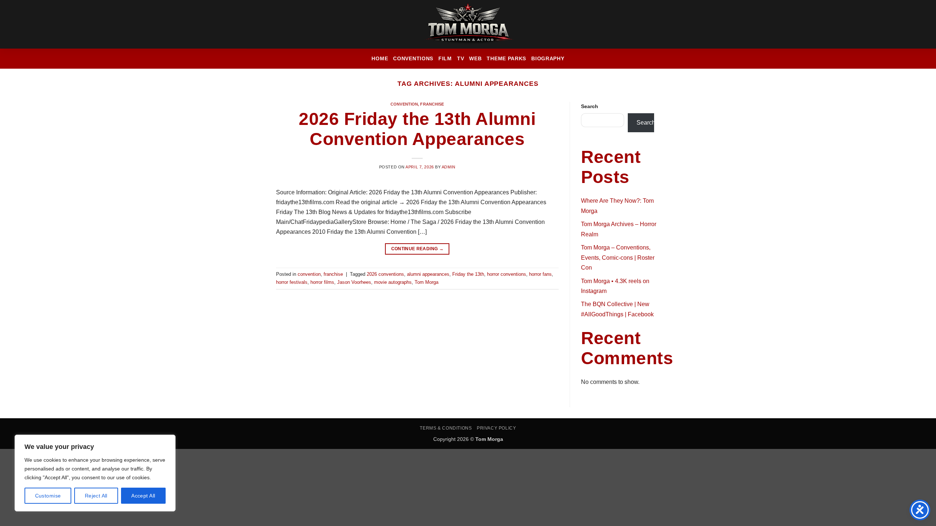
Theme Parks (506, 58)
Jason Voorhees (354, 282)
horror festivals (291, 282)
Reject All (96, 496)
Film (445, 58)
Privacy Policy (496, 428)
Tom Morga (426, 282)
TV (460, 58)
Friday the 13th (468, 274)
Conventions (413, 58)
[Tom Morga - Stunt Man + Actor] (468, 24)
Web (475, 58)
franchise (432, 104)
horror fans (540, 274)
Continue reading (417, 248)
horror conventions (506, 274)
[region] (95, 473)
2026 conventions (385, 274)
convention (404, 104)
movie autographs (393, 282)
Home (379, 58)
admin (449, 167)
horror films (322, 282)
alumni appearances (428, 274)
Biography (547, 58)
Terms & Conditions (446, 428)
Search (589, 106)
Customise (48, 496)
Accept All (143, 496)
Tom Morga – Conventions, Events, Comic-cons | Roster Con (617, 257)
